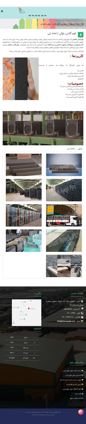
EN (30, 15)
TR (33, 15)
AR (42, 15)
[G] (64, 240)
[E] (64, 215)
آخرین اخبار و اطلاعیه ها (74, 384)
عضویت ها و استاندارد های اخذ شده (71, 380)
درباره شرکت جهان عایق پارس (72, 370)
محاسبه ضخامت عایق (76, 398)
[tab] (79, 148)
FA (45, 15)
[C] (64, 190)
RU (39, 15)
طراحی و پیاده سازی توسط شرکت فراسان (43, 415)
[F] (24, 215)
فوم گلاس (55, 24)
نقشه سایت (78, 393)
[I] (64, 266)
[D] (24, 190)
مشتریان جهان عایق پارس (73, 375)
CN (36, 15)
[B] (24, 165)
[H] (24, 240)
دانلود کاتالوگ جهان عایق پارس (72, 389)
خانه (78, 24)
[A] (64, 165)
